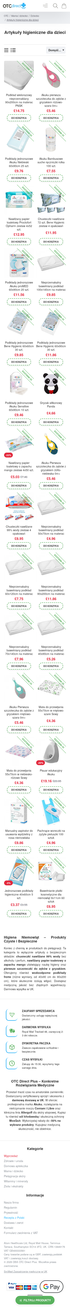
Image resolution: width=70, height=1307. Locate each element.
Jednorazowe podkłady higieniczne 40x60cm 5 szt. (19, 894)
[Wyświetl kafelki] (6, 50)
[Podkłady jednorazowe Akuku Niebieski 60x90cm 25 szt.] (19, 139)
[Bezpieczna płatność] (22, 1286)
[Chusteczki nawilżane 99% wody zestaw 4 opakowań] (19, 507)
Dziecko (35, 15)
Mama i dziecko (19, 15)
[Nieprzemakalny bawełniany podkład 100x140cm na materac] (51, 263)
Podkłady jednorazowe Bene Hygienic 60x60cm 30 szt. (19, 346)
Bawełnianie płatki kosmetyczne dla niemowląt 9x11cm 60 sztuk (51, 896)
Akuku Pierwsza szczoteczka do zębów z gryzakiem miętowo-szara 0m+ (19, 712)
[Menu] (45, 6)
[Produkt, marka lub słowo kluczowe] (54, 6)
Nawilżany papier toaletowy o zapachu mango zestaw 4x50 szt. (19, 466)
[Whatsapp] (48, 1276)
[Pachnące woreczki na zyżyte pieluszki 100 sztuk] (51, 811)
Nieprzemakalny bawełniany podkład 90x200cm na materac (51, 590)
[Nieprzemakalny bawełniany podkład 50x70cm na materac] (51, 507)
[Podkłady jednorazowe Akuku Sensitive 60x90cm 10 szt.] (19, 383)
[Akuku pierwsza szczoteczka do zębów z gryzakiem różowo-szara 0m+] (51, 76)
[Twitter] (30, 1276)
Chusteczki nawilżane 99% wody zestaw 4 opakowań (19, 530)
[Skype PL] (56, 1276)
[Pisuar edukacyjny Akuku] (51, 751)
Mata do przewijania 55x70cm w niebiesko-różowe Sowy (19, 774)
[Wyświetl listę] (13, 50)
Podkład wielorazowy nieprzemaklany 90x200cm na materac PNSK (19, 100)
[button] (19, 117)
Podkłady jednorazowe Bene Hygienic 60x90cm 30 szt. (51, 346)
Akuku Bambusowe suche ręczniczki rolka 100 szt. (51, 162)
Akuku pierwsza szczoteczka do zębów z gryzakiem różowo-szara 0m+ (51, 100)
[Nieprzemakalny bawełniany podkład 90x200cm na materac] (51, 567)
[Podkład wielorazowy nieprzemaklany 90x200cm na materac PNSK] (19, 76)
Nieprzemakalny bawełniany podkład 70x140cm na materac (19, 650)
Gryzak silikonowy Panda (51, 404)
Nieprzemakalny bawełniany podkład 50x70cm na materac (51, 530)
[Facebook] (13, 1276)
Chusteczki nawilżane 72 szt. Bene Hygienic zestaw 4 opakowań (51, 222)
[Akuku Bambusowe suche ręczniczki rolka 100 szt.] (51, 139)
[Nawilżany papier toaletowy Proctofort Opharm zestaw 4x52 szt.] (19, 200)
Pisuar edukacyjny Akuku (51, 772)
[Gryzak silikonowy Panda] (51, 383)
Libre (50, 1108)
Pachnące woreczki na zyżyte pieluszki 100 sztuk (51, 834)
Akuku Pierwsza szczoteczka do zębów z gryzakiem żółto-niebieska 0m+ (51, 468)
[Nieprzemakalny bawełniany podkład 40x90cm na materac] (51, 627)
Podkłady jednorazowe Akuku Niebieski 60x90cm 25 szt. (19, 162)
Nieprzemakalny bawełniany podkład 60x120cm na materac (19, 590)
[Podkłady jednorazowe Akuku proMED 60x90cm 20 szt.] (19, 263)
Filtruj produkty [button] (37, 1300)
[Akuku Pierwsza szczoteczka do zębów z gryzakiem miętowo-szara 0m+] (19, 688)
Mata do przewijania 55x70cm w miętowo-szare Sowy (51, 710)
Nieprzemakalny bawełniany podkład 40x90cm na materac (51, 650)
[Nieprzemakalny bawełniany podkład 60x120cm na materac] (19, 567)
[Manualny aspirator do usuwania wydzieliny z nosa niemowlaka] (19, 811)
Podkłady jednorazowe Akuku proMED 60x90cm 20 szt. (19, 286)
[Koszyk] (64, 6)
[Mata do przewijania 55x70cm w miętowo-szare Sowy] (51, 688)
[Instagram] (21, 1276)
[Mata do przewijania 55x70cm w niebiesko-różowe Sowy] (19, 751)
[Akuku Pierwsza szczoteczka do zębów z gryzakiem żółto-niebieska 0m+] (51, 443)
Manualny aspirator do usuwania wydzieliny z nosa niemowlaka (19, 834)
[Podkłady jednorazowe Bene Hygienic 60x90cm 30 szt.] (51, 323)
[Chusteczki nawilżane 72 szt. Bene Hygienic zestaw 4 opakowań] (51, 200)
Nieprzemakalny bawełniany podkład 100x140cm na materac (51, 286)
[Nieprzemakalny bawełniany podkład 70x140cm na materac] (19, 627)
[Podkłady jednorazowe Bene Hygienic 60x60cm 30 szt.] (19, 323)
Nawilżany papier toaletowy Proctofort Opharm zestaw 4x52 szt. (19, 224)
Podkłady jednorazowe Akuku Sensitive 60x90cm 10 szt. (19, 406)
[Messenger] (39, 1276)
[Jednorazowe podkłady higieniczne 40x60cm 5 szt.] (19, 871)
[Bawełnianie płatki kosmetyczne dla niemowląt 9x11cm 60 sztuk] (51, 871)
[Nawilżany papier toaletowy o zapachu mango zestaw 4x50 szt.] (19, 443)
